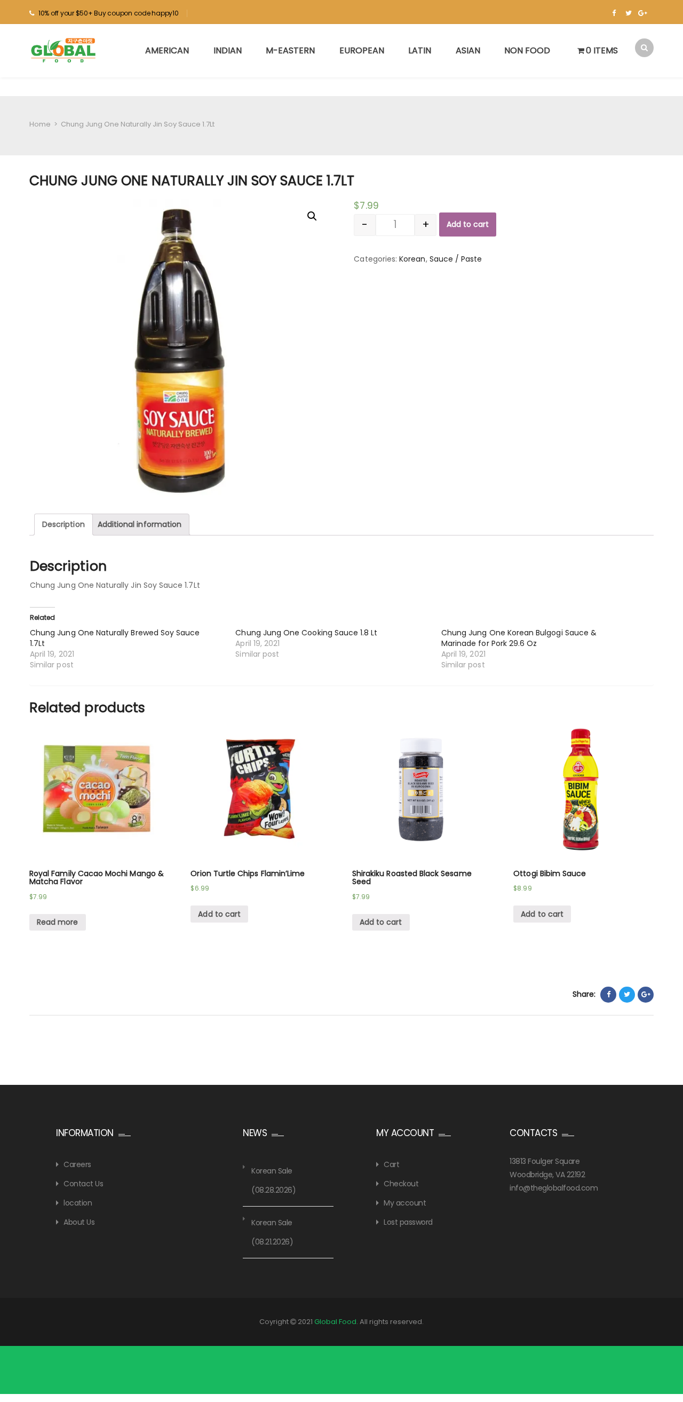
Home (40, 124)
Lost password (408, 1222)
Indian (227, 50)
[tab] (63, 524)
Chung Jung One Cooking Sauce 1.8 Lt (306, 632)
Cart (391, 1164)
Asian (468, 50)
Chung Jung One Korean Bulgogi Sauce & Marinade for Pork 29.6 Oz (519, 638)
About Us (78, 1222)
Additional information (139, 524)
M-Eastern (290, 50)
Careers (77, 1164)
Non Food (527, 50)
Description (63, 524)
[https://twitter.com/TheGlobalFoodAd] (628, 13)
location (77, 1203)
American (167, 50)
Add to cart (468, 224)
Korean (412, 259)
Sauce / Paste (456, 259)
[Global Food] (64, 50)
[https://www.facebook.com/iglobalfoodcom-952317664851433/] (614, 13)
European (361, 50)
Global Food (335, 1322)
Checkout (401, 1183)
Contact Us (83, 1183)
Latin (419, 50)
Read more (57, 922)
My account (405, 1203)
